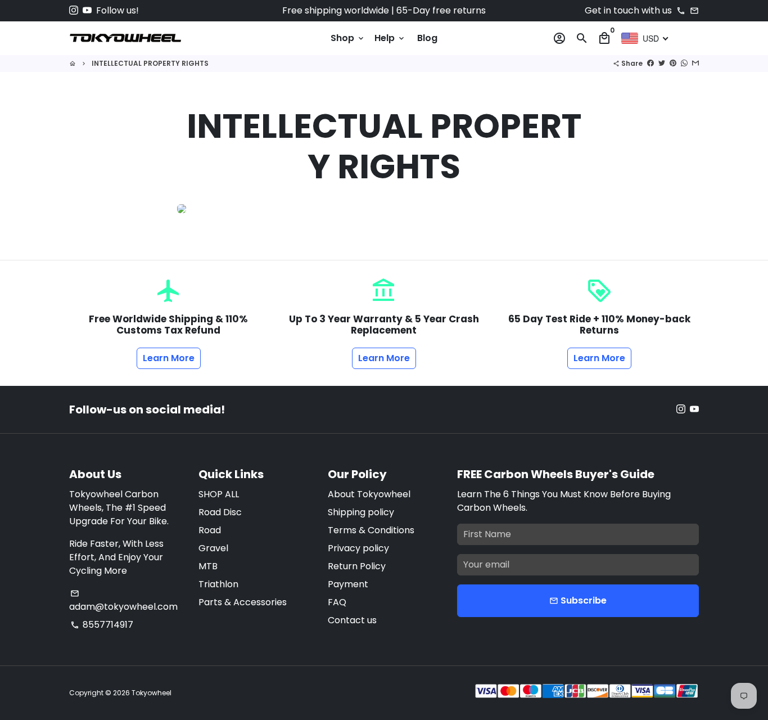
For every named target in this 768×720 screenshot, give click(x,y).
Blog (427, 38)
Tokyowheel (151, 693)
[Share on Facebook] (650, 63)
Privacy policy (358, 548)
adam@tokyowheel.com (123, 601)
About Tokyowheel (369, 494)
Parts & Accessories (242, 602)
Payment (348, 584)
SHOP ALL (218, 494)
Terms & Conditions (371, 530)
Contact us (352, 620)
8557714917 (101, 624)
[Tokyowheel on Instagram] (73, 10)
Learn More (169, 358)
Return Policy (357, 566)
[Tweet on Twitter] (661, 63)
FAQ (337, 602)
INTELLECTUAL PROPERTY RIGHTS (150, 63)
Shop (348, 38)
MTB (208, 566)
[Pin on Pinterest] (673, 63)
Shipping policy (361, 512)
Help (390, 38)
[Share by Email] (695, 63)
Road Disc (220, 512)
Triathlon (218, 584)
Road (209, 530)
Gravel (213, 548)
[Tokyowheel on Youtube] (87, 10)
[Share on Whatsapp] (684, 63)
